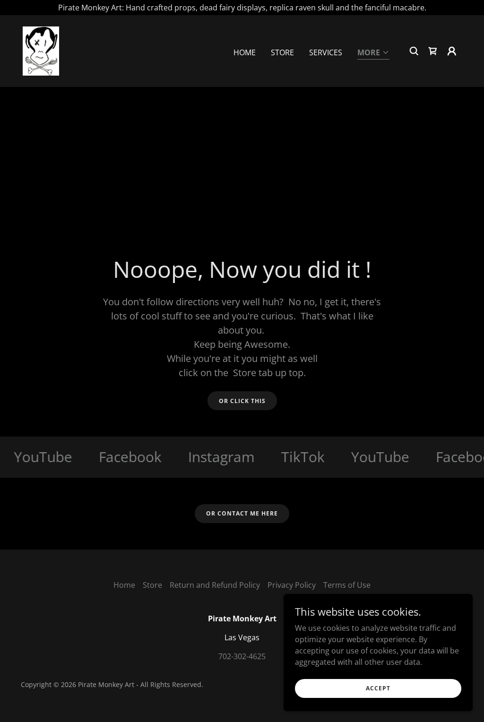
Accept (378, 688)
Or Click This (242, 401)
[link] (41, 50)
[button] (373, 53)
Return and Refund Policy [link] (215, 585)
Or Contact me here (242, 513)
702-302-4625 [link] (242, 656)
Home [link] (244, 52)
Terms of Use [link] (347, 585)
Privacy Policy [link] (292, 585)
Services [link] (325, 52)
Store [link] (282, 52)
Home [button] (124, 585)
